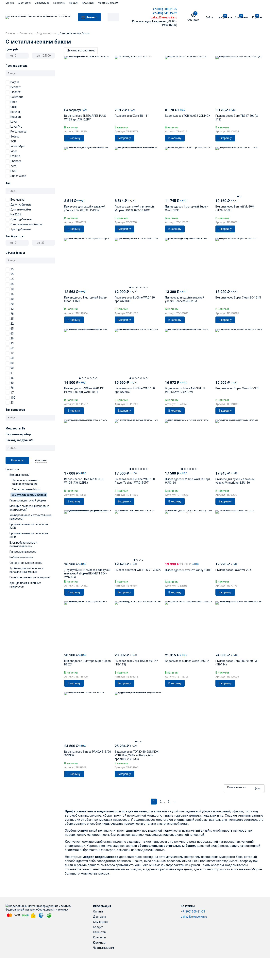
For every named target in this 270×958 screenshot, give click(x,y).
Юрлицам (88, 2)
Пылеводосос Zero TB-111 (132, 115)
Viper (13, 151)
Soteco (14, 136)
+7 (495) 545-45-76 (165, 13)
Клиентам (99, 932)
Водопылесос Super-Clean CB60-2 (187, 660)
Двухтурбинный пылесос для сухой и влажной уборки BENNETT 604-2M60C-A (87, 573)
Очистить (41, 460)
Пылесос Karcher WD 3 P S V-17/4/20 (138, 569)
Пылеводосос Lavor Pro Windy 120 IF (188, 570)
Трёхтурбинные (20, 229)
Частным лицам (108, 2)
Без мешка (17, 199)
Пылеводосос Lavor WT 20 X (233, 569)
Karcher (15, 111)
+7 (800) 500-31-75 (165, 9)
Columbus (16, 97)
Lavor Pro (16, 126)
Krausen (15, 116)
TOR (13, 141)
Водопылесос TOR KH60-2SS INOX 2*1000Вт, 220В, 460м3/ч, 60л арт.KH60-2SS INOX (137, 755)
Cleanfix (15, 92)
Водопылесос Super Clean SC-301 (237, 388)
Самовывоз (42, 2)
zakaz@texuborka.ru (194, 916)
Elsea (13, 101)
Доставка (24, 2)
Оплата (10, 2)
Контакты (59, 2)
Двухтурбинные (20, 204)
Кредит (73, 2)
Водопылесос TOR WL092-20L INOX (187, 115)
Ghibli (13, 106)
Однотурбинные (21, 219)
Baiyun (14, 82)
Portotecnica (18, 131)
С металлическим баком (26, 224)
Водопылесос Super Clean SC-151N (238, 297)
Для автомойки (20, 209)
